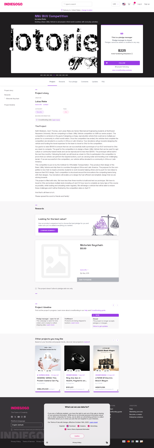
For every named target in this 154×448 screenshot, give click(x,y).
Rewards (7, 95)
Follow (122, 63)
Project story (8, 90)
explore (86, 342)
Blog (109, 414)
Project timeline (9, 105)
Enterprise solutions (136, 417)
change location (86, 10)
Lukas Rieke (41, 19)
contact (45, 104)
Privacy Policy (16, 441)
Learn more (50, 325)
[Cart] (129, 4)
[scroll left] (11, 48)
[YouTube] (18, 417)
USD (114, 4)
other (65, 112)
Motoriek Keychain (12, 98)
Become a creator (135, 414)
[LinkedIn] (25, 417)
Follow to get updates (100, 326)
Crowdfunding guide (98, 310)
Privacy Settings (42, 441)
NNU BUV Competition (51, 16)
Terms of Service (29, 441)
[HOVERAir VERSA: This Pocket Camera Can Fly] (48, 358)
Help (86, 310)
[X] (15, 417)
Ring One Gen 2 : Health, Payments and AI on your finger (76, 380)
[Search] (64, 4)
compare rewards (47, 230)
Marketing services (136, 412)
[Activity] (133, 4)
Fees (131, 409)
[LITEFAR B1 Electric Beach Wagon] (106, 358)
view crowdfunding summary (122, 70)
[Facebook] (12, 417)
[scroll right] (97, 48)
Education (39, 112)
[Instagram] (22, 417)
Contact (110, 409)
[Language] (124, 4)
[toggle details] (60, 391)
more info (38, 104)
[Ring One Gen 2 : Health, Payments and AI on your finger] (77, 358)
